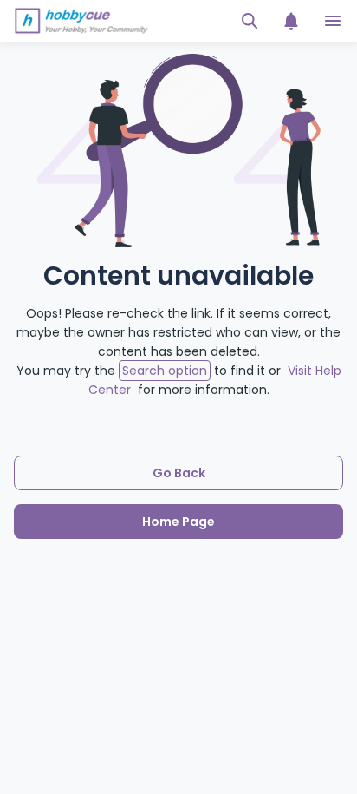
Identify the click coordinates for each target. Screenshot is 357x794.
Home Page (178, 521)
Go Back (179, 473)
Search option (164, 370)
